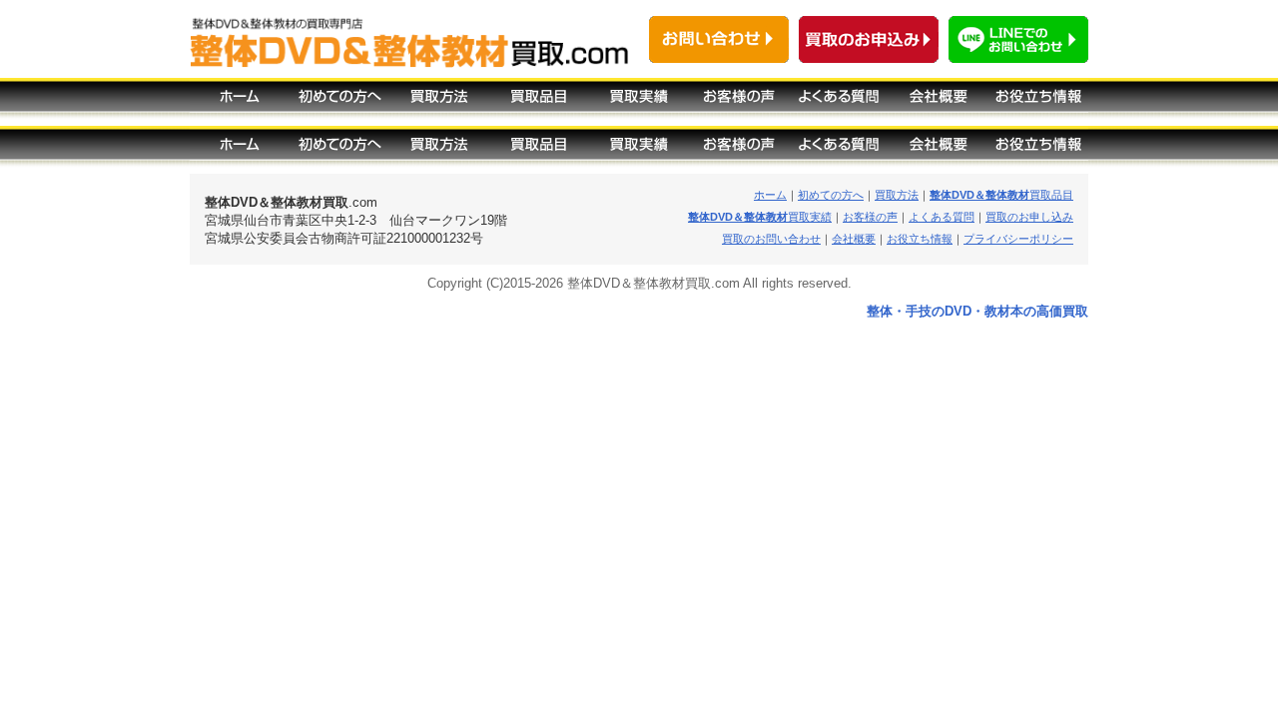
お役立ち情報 (920, 239)
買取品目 (1001, 195)
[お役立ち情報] (1038, 102)
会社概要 (854, 239)
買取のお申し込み (1029, 217)
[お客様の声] (739, 102)
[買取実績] (639, 102)
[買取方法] (439, 102)
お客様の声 (870, 217)
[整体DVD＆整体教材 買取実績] (639, 150)
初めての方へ (831, 195)
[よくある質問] (839, 102)
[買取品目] (539, 102)
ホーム (770, 195)
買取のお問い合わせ (771, 239)
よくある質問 (941, 217)
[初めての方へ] (339, 102)
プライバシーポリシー (1018, 239)
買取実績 (760, 217)
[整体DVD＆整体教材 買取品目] (539, 150)
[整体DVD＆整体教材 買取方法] (439, 150)
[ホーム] (240, 102)
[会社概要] (938, 102)
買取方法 (897, 195)
